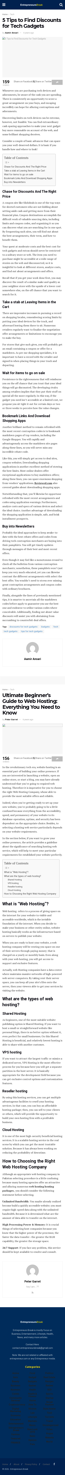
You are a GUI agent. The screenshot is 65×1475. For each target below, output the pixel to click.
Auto (15, 1377)
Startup (49, 1398)
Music (32, 1425)
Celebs (15, 1394)
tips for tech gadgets (32, 631)
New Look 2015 (32, 1430)
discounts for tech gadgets (24, 627)
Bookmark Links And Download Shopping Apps (28, 178)
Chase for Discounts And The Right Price (25, 166)
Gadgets (45, 627)
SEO (49, 1389)
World (49, 1441)
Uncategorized (50, 1425)
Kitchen (32, 1408)
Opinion (32, 1440)
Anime (15, 1373)
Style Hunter (49, 1408)
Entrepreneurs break (16, 1429)
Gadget (32, 1377)
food (32, 1373)
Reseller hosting (15, 886)
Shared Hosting (15, 879)
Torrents (49, 1417)
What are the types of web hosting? (22, 876)
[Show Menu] (3, 5)
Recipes (49, 1381)
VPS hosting (13, 883)
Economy (16, 1415)
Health (32, 1389)
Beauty (15, 1381)
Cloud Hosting (14, 890)
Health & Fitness (32, 1395)
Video (49, 1429)
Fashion (15, 1434)
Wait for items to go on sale (18, 174)
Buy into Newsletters (15, 182)
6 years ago (28, 33)
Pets (32, 1444)
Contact (46, 1464)
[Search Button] (61, 5)
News (32, 1436)
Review (49, 1385)
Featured (15, 1438)
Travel (49, 1421)
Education (15, 1419)
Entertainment (16, 1423)
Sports (49, 1394)
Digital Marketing (15, 1410)
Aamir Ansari (11, 33)
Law (32, 1413)
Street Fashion (49, 1403)
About (16, 1464)
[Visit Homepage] (32, 5)
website (49, 1437)
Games (32, 1385)
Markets (32, 1421)
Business (15, 1385)
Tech (12, 14)
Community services (15, 1399)
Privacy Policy (31, 1464)
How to (32, 1404)
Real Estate (49, 1377)
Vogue (49, 1433)
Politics (49, 1373)
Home (5, 14)
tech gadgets (11, 631)
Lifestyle (32, 1417)
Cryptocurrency (17, 1404)
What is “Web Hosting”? (16, 872)
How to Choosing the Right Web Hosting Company (30, 893)
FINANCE (15, 1442)
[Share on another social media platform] (57, 82)
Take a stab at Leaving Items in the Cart (24, 170)
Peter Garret (11, 719)
